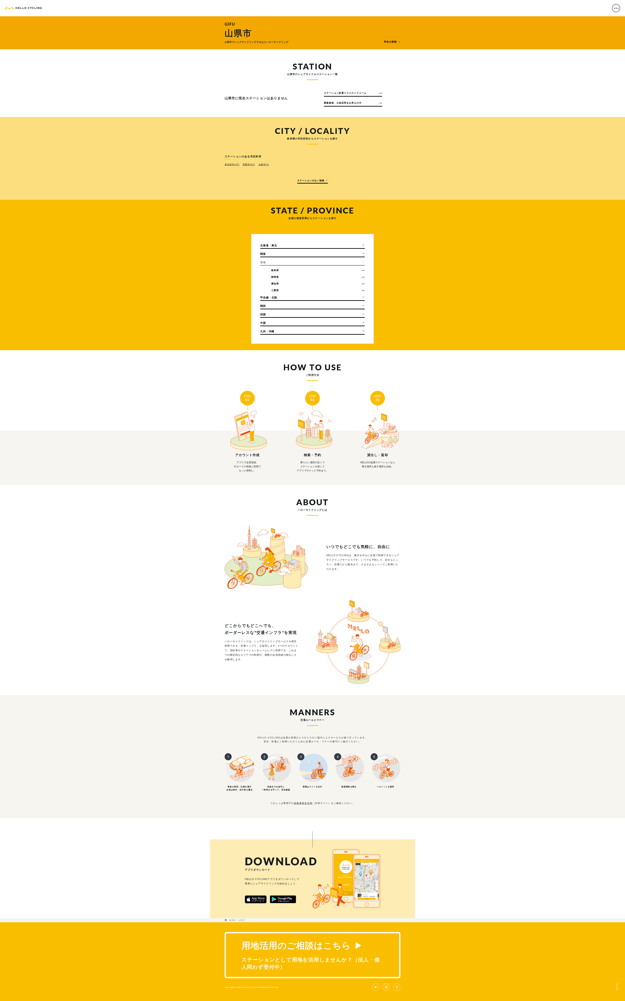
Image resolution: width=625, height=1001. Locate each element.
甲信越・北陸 (268, 297)
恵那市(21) (249, 164)
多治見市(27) (232, 164)
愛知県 (275, 283)
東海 (263, 262)
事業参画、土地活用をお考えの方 (342, 103)
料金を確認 (390, 41)
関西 (263, 306)
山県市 (241, 920)
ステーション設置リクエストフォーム (345, 93)
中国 (263, 323)
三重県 (275, 290)
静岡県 (275, 277)
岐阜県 (275, 270)
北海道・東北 (268, 245)
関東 (263, 254)
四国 (263, 314)
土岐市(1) (263, 164)
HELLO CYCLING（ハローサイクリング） (23, 9)
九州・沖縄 (267, 331)
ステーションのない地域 (310, 180)
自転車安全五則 (303, 803)
